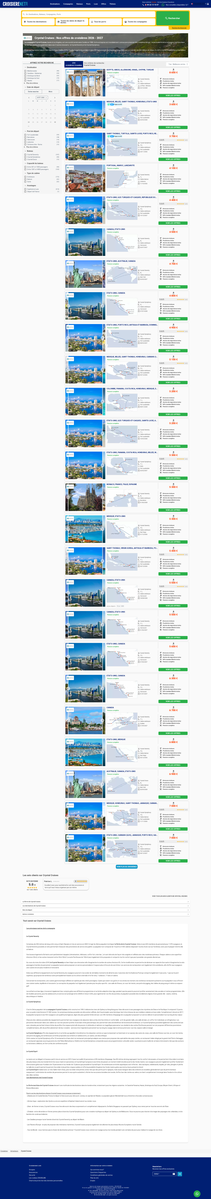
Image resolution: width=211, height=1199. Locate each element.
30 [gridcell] (55, 122)
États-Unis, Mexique (116, 739)
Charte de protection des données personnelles (46, 1180)
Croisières (4, 1151)
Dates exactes (33, 91)
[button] (177, 5)
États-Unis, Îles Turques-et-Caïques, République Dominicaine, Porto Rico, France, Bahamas (132, 197)
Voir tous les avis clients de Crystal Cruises (169, 896)
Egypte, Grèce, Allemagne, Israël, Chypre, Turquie (130, 70)
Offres (103, 4)
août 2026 (40, 97)
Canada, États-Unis (116, 229)
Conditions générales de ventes (101, 1175)
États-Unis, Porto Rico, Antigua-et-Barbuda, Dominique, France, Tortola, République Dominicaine (132, 325)
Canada (110, 707)
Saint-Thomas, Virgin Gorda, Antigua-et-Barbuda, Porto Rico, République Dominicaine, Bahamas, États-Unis (132, 548)
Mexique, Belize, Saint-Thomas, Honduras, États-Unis (132, 102)
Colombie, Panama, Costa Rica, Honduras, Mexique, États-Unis (132, 389)
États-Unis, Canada (116, 293)
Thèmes (113, 4)
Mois (50, 91)
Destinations (55, 4)
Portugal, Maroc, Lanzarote (121, 165)
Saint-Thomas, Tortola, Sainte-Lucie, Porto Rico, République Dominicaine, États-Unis (132, 133)
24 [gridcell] (28, 122)
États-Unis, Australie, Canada (121, 261)
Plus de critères (32, 83)
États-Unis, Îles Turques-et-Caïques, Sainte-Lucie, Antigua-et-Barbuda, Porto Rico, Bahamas (132, 420)
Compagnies (68, 4)
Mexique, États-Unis (116, 516)
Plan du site (94, 1178)
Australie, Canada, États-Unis (121, 771)
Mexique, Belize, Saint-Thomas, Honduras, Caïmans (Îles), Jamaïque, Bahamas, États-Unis (132, 357)
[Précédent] (68, 83)
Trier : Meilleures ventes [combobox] (176, 64)
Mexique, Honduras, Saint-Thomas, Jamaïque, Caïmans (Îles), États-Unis (132, 803)
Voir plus (29, 54)
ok (180, 1174)
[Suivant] (102, 83)
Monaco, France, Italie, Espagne (122, 484)
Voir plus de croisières (127, 867)
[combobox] (89, 14)
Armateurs (14, 1151)
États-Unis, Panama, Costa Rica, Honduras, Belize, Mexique (132, 452)
